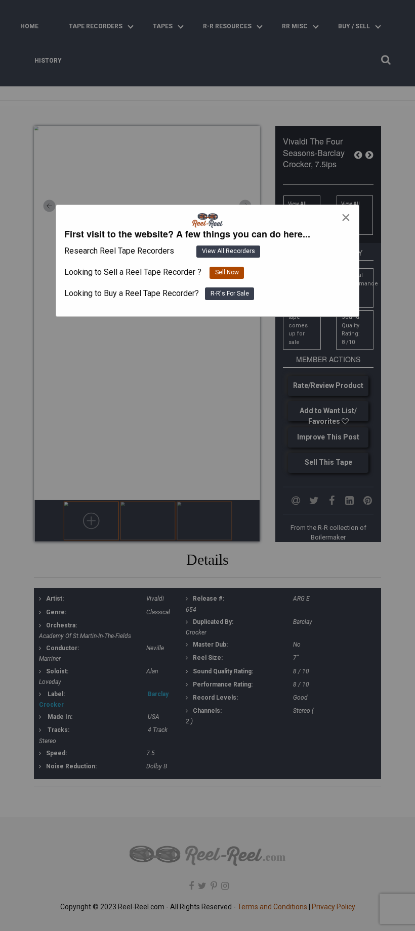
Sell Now (227, 272)
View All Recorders (228, 251)
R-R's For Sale (230, 293)
